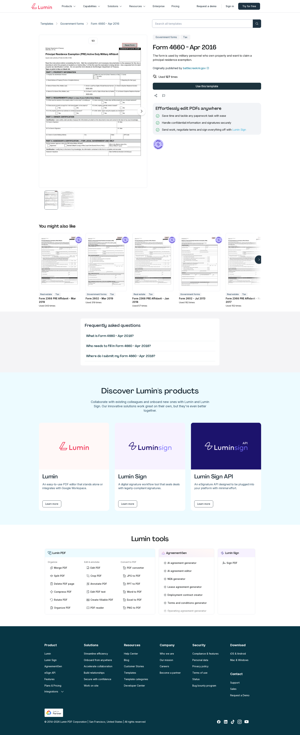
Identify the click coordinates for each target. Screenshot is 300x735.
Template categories (136, 679)
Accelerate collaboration (98, 666)
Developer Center (134, 685)
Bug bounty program (204, 685)
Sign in (230, 6)
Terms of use (199, 672)
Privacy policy (200, 666)
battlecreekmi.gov (194, 68)
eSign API (49, 672)
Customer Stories (134, 666)
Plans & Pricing (52, 685)
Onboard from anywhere (98, 660)
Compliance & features (205, 653)
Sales (233, 688)
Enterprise (159, 6)
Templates (46, 23)
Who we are (167, 653)
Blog (126, 660)
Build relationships (94, 672)
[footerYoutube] (246, 722)
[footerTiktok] (233, 722)
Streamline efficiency (96, 653)
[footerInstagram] (240, 722)
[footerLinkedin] (226, 722)
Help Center (131, 653)
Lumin (47, 653)
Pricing (175, 6)
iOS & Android (238, 653)
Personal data (200, 660)
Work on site (91, 685)
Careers (164, 666)
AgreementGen (53, 666)
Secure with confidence (97, 679)
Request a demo (206, 6)
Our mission (166, 660)
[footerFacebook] (219, 722)
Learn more (51, 503)
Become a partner (170, 672)
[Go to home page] (41, 6)
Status (196, 679)
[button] (51, 200)
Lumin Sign (239, 129)
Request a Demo (239, 695)
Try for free (249, 6)
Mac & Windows (239, 660)
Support (235, 682)
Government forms (72, 23)
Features (49, 679)
